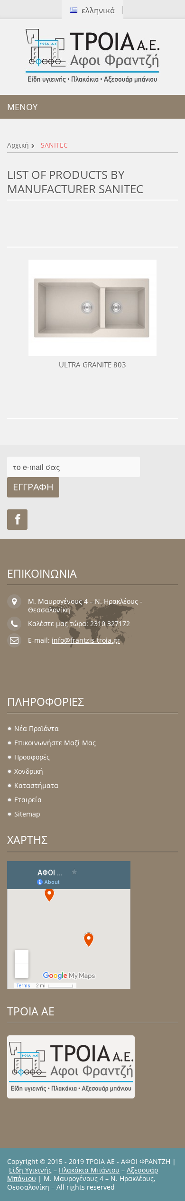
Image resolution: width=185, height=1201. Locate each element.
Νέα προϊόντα (36, 728)
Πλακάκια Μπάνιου (89, 1169)
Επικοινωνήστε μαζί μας (55, 742)
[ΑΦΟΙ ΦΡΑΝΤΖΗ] (92, 56)
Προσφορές (32, 756)
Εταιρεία (28, 799)
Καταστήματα (36, 785)
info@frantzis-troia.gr (86, 640)
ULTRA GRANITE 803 (92, 364)
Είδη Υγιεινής (30, 1169)
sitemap (27, 813)
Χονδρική (28, 771)
